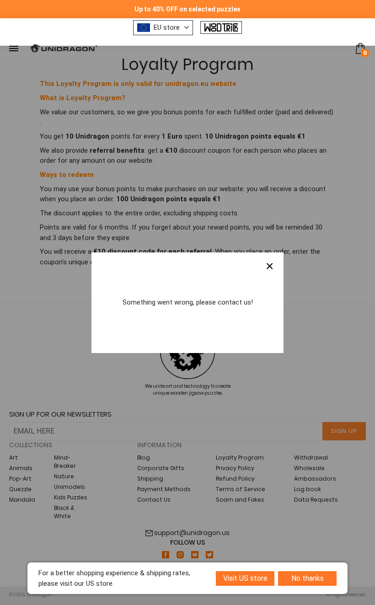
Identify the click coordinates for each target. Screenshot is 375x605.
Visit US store (245, 578)
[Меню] (13, 48)
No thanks (307, 578)
